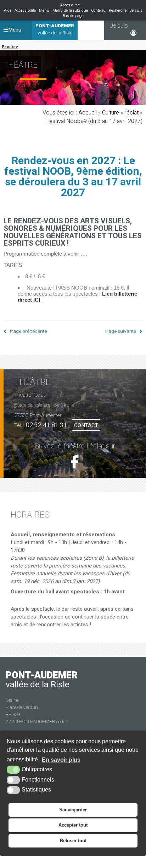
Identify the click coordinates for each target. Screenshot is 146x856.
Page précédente (28, 331)
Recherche (118, 10)
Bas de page (73, 15)
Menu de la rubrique (70, 10)
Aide (7, 10)
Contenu (98, 10)
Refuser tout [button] (73, 840)
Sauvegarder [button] (73, 809)
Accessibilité (25, 10)
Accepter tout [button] (73, 825)
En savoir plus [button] (61, 760)
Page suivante (120, 331)
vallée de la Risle (54, 29)
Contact (86, 425)
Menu (44, 10)
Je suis (136, 10)
